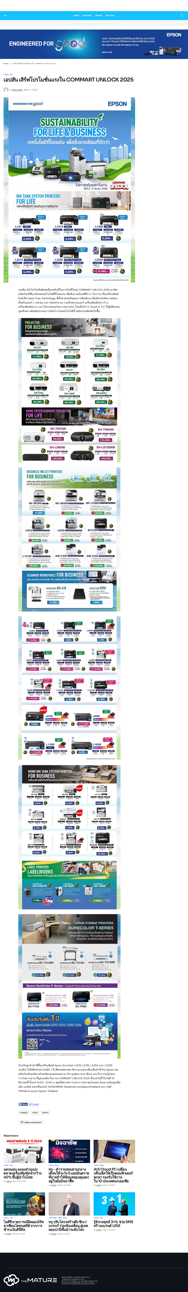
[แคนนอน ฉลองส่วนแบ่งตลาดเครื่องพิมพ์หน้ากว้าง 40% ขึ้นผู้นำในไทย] (24, 1151)
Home (6, 63)
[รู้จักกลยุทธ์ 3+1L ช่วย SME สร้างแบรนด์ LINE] (114, 1204)
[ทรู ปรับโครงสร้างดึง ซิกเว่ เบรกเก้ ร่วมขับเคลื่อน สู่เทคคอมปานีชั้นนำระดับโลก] (69, 1204)
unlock (45, 1113)
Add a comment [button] (33, 1122)
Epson (35, 1113)
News (7, 75)
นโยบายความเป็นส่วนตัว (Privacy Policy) (78, 1283)
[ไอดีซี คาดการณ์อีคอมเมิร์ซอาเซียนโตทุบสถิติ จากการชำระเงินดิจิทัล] (24, 1204)
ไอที (11, 75)
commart (24, 1113)
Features (53, 1218)
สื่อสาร (57, 1165)
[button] (182, 6)
